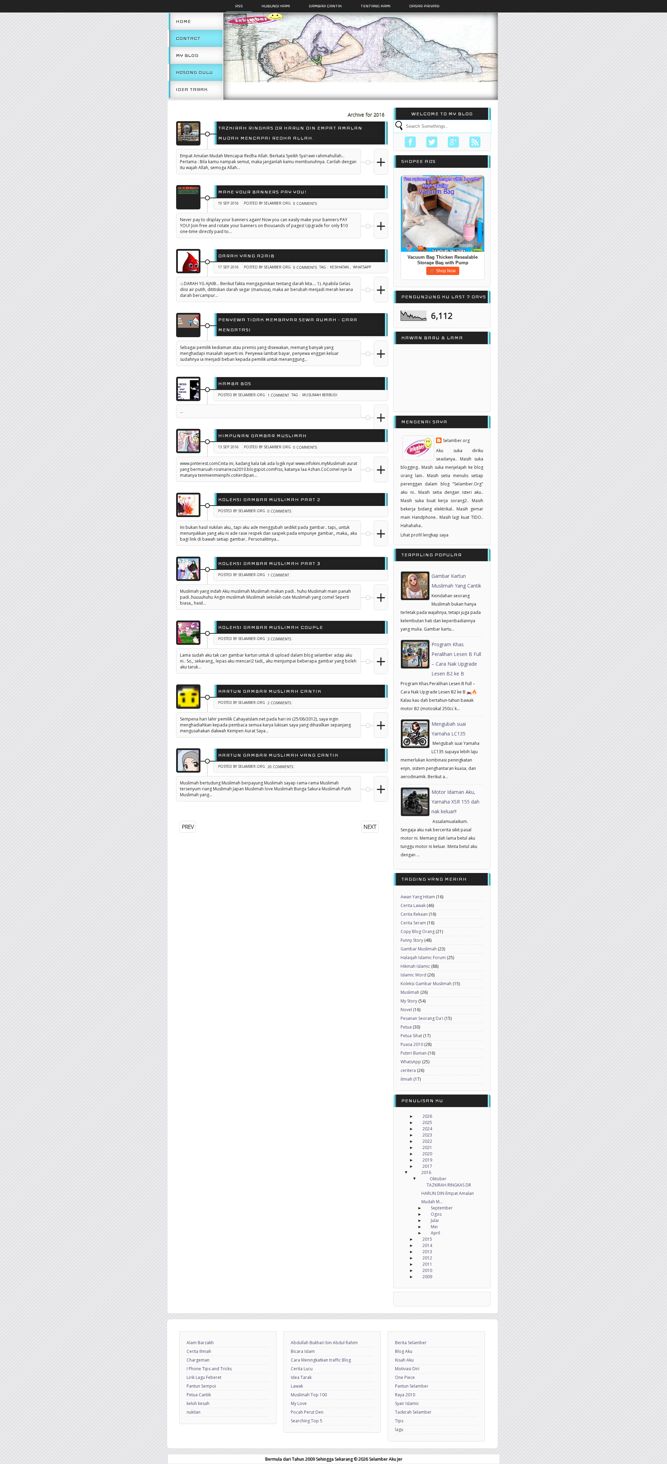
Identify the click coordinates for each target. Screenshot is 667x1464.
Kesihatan (339, 267)
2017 (427, 1166)
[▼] (412, 1172)
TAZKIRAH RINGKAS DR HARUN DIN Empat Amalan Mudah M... (447, 1193)
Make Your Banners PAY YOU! (262, 192)
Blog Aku (403, 1351)
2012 (427, 1258)
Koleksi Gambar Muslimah (426, 984)
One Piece (405, 1377)
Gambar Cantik (325, 5)
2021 (427, 1147)
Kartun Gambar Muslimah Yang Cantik (278, 755)
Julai (435, 1220)
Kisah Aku (404, 1360)
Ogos (436, 1214)
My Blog (187, 55)
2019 (427, 1160)
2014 (427, 1245)
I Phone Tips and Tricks (209, 1369)
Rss (239, 5)
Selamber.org (456, 440)
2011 (427, 1264)
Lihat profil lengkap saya (424, 535)
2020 (427, 1154)
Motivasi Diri (407, 1369)
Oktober (438, 1179)
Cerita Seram (413, 923)
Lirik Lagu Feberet (204, 1377)
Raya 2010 (405, 1395)
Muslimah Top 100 (309, 1395)
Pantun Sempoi (201, 1386)
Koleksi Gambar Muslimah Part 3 (269, 563)
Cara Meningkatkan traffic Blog (321, 1360)
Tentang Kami (375, 5)
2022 (427, 1141)
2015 (427, 1239)
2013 (427, 1252)
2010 (427, 1270)
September (442, 1208)
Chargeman (198, 1360)
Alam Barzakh (200, 1343)
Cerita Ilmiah (199, 1351)
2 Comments (279, 702)
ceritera (408, 1070)
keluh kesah (198, 1403)
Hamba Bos (234, 383)
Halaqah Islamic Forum (423, 957)
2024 (427, 1129)
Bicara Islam (303, 1351)
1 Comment (278, 395)
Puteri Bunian (414, 1053)
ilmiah (406, 1079)
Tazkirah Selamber (413, 1412)
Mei (434, 1227)
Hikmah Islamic (415, 966)
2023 (427, 1135)
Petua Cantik (199, 1395)
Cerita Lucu (302, 1369)
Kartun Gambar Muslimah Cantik (269, 691)
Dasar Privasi (424, 5)
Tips (399, 1421)
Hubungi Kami (276, 5)
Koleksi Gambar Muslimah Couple (270, 627)
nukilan (193, 1412)
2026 (427, 1116)
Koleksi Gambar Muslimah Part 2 (269, 499)
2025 (427, 1122)
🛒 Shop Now (443, 270)
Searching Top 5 (306, 1421)
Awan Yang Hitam (418, 897)
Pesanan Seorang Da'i (422, 1018)
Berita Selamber (411, 1343)
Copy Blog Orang (418, 931)
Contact (188, 38)
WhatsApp (362, 267)
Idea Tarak (191, 89)
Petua (406, 1027)
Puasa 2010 (412, 1044)
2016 (426, 1172)
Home (183, 21)
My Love (299, 1403)
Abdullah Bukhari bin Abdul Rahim (324, 1343)
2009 (427, 1277)
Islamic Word (413, 975)
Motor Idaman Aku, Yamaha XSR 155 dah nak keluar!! (455, 802)
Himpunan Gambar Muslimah (262, 436)
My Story (409, 1001)
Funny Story (412, 940)
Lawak (297, 1386)
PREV (188, 827)
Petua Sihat (411, 1036)
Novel (406, 1010)
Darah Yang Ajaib (246, 256)
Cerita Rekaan (414, 914)
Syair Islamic (407, 1403)
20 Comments (280, 766)
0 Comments (305, 203)
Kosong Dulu (194, 72)
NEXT (370, 827)
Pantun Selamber (411, 1386)
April (435, 1233)
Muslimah (410, 992)
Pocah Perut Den (307, 1412)
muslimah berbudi (319, 394)
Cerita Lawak (413, 905)
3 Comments (279, 639)
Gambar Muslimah (419, 949)
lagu (399, 1429)
